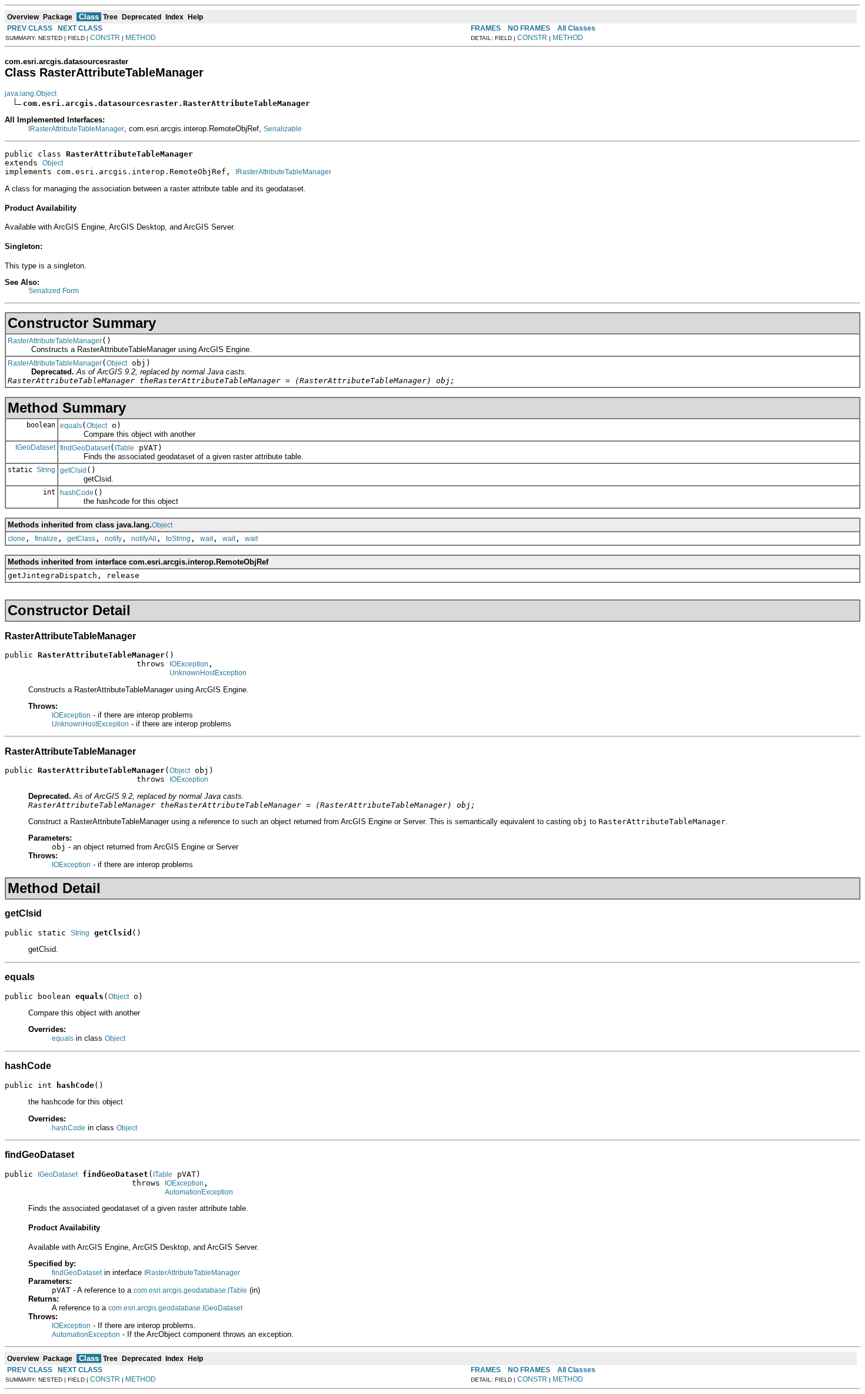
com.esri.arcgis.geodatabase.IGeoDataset (175, 1308)
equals (71, 425)
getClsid (73, 470)
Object (52, 163)
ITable (124, 448)
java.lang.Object (30, 93)
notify (113, 539)
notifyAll (144, 539)
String (45, 470)
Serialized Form (53, 291)
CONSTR (105, 38)
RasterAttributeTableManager (55, 341)
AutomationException (199, 1192)
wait (206, 539)
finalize (46, 539)
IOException (188, 664)
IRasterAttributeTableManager (76, 129)
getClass (81, 539)
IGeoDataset (35, 447)
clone (16, 539)
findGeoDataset (85, 448)
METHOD (140, 38)
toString (178, 539)
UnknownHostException (208, 673)
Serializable (283, 129)
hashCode (77, 493)
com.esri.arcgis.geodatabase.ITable (190, 1290)
